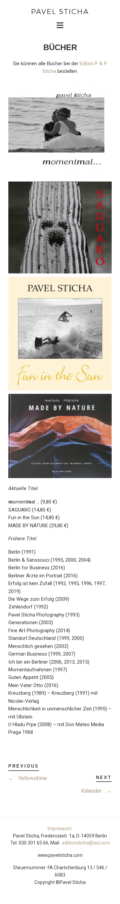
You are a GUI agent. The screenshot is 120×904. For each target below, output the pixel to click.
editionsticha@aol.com (86, 842)
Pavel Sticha (60, 11)
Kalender (96, 791)
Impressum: (60, 828)
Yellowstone (27, 778)
